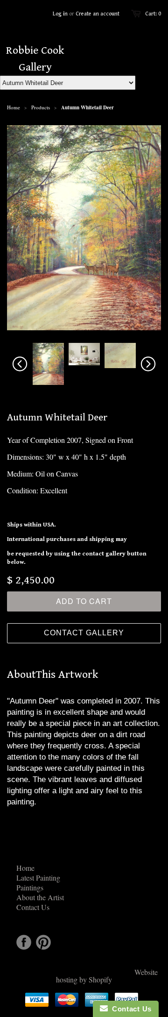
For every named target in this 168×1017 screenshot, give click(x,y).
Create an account (97, 14)
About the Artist (40, 897)
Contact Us (32, 907)
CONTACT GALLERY (84, 633)
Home (25, 868)
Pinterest (43, 942)
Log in (60, 14)
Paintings (29, 887)
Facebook (23, 942)
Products (40, 107)
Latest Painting (38, 877)
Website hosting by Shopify (107, 975)
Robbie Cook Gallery (35, 59)
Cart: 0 (153, 14)
